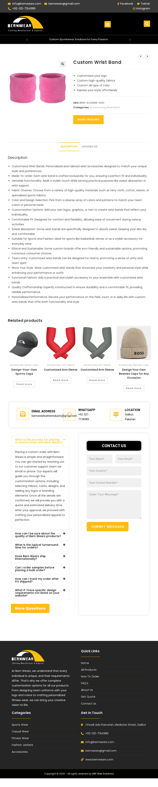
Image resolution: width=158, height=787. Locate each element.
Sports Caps (31, 365)
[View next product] (147, 56)
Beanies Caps (141, 365)
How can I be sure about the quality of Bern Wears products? (38, 535)
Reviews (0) (89, 146)
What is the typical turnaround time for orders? (36, 546)
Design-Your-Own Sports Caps (24, 372)
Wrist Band (113, 107)
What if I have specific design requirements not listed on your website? (37, 592)
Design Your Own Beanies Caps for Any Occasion (134, 374)
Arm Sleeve (68, 365)
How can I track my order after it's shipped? (37, 580)
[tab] (69, 146)
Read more (24, 384)
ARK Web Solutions (103, 773)
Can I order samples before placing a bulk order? (34, 569)
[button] (107, 24)
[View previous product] (140, 56)
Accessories (97, 107)
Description (69, 146)
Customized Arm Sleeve (60, 370)
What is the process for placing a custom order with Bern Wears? (38, 441)
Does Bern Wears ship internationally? (30, 557)
